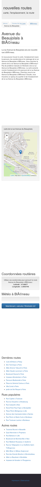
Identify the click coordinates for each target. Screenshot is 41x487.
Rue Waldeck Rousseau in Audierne (18, 442)
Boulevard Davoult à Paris (15, 374)
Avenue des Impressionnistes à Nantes (19, 414)
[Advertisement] (20, 102)
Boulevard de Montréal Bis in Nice (17, 439)
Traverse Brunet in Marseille (15, 429)
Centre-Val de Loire (18, 24)
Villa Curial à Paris (12, 386)
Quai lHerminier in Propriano (16, 432)
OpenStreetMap (26, 175)
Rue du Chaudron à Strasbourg (17, 402)
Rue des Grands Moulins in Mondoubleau (20, 454)
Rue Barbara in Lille (13, 435)
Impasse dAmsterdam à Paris (16, 377)
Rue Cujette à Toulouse (14, 398)
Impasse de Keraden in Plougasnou (18, 460)
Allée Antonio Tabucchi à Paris (16, 368)
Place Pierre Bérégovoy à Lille (16, 411)
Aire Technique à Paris (14, 365)
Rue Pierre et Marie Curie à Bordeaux (19, 417)
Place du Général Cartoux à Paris (17, 383)
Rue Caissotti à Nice (13, 405)
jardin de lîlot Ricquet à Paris (16, 389)
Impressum (15, 480)
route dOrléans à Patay (14, 362)
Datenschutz (25, 480)
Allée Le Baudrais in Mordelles (16, 457)
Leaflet (12, 175)
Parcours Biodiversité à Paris (16, 380)
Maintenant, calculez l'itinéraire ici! (20, 305)
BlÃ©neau (33, 24)
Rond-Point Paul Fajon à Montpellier (18, 408)
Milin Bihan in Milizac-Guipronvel (17, 451)
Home (5, 24)
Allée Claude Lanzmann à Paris (17, 371)
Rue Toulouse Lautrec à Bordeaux (18, 420)
